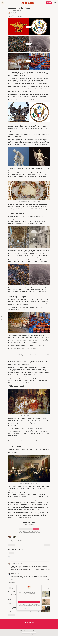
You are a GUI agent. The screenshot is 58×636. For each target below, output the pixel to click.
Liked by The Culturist (15, 564)
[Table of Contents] (1, 318)
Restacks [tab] (16, 552)
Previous (13, 544)
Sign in (54, 2)
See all (10, 614)
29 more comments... (12, 582)
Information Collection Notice (29, 605)
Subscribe (49, 2)
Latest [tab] (12, 588)
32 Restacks (22, 536)
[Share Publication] (44, 2)
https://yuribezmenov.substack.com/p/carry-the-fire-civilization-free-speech (35, 569)
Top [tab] (9, 588)
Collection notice (35, 630)
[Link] (7, 92)
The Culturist (13, 12)
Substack (24, 634)
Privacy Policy (37, 605)
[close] (40, 586)
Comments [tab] (11, 552)
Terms (31, 630)
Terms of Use (34, 604)
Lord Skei (12, 573)
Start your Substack (27, 632)
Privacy (28, 630)
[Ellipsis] (49, 563)
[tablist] (13, 553)
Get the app (34, 632)
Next (46, 544)
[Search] (41, 2)
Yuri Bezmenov (14, 563)
